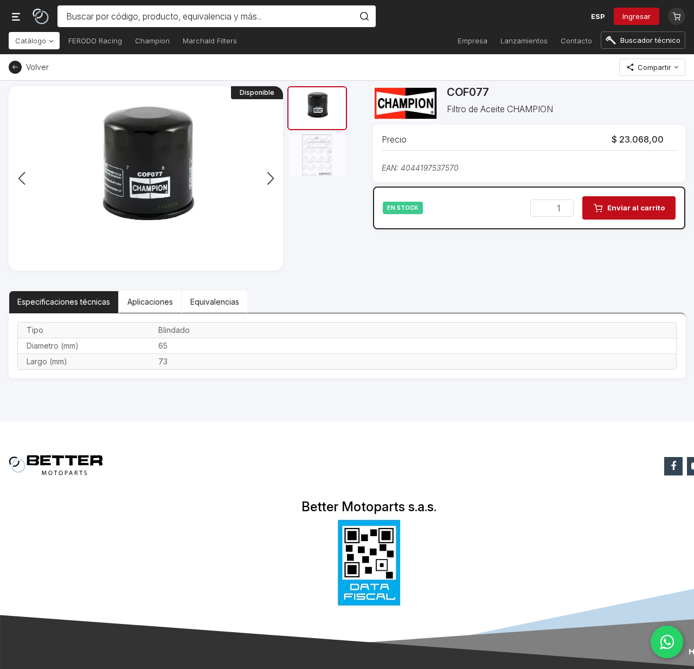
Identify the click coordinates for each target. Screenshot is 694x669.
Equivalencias (214, 301)
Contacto (576, 40)
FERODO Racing (95, 40)
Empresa (472, 40)
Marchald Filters (210, 40)
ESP (598, 16)
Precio (394, 139)
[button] (270, 178)
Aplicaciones (150, 301)
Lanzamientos (524, 40)
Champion (152, 40)
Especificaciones (63, 301)
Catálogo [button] (31, 40)
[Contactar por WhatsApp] (667, 642)
